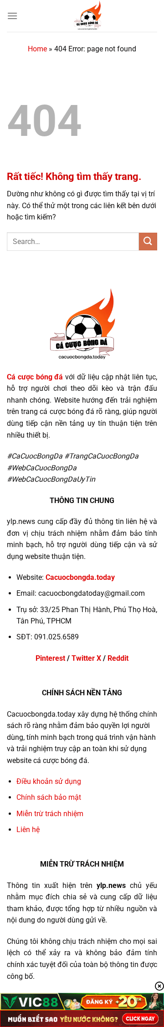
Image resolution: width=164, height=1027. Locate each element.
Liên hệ (28, 829)
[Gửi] (148, 241)
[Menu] (12, 16)
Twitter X (86, 658)
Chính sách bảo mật (48, 797)
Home (37, 49)
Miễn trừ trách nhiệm (49, 813)
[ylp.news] (87, 16)
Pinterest (50, 658)
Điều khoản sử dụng (48, 781)
